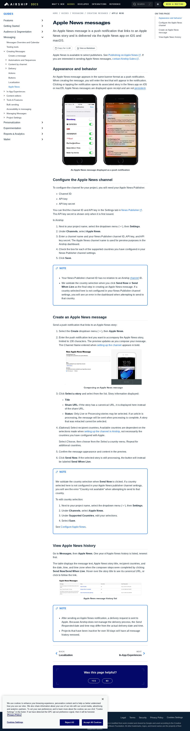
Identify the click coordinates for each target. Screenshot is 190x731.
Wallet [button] (7, 139)
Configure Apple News (73, 527)
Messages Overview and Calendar (23, 42)
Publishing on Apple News (123, 55)
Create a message (17, 56)
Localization (14, 82)
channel (134, 278)
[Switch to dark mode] (158, 4)
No (107, 680)
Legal (123, 717)
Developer (83, 4)
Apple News (14, 87)
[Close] (102, 699)
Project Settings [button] (14, 117)
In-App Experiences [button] (16, 91)
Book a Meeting (174, 4)
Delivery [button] (12, 68)
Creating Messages (99, 13)
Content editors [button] (14, 96)
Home (56, 13)
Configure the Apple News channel (170, 24)
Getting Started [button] (12, 26)
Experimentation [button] (12, 128)
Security (143, 717)
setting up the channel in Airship (102, 431)
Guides (71, 4)
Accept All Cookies (92, 722)
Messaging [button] (9, 37)
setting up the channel (109, 345)
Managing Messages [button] (16, 113)
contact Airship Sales (124, 59)
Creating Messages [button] (16, 51)
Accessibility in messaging (19, 109)
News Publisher (130, 210)
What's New (58, 4)
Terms (132, 717)
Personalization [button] (12, 122)
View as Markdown (87, 48)
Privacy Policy (156, 717)
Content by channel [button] (17, 64)
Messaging (79, 13)
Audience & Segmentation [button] (18, 31)
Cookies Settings (175, 717)
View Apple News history (170, 37)
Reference (115, 4)
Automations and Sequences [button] (22, 60)
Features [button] (8, 20)
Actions (11, 73)
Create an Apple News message (169, 31)
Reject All (69, 722)
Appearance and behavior (170, 18)
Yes (94, 680)
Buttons (12, 78)
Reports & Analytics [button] (14, 134)
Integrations (99, 4)
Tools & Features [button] (15, 100)
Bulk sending (13, 104)
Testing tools (12, 47)
